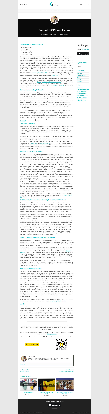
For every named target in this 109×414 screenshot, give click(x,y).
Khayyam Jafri (54, 25)
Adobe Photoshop (45, 143)
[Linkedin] (21, 364)
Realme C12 (63, 301)
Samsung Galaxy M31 (53, 301)
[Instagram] (24, 364)
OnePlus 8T (23, 120)
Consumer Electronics (64, 34)
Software (79, 79)
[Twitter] (22, 364)
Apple (55, 85)
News (83, 95)
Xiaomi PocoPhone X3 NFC (40, 72)
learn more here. (85, 49)
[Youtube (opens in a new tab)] (22, 4)
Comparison (80, 87)
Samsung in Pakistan (28, 392)
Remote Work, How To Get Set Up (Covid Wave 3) (64, 393)
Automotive (79, 73)
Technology (79, 81)
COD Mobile (34, 143)
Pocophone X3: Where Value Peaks (46, 393)
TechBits (80, 98)
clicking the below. (51, 334)
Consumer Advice (83, 89)
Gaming (78, 77)
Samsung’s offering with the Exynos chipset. (49, 82)
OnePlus (62, 85)
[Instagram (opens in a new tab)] (20, 4)
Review (87, 95)
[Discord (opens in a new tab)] (26, 4)
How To (78, 91)
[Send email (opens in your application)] (24, 4)
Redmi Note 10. (56, 75)
